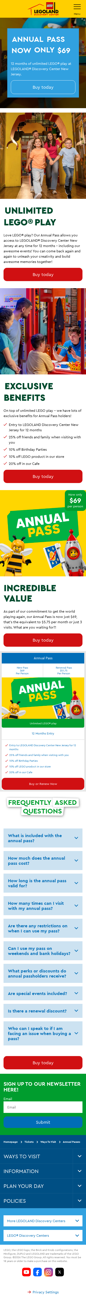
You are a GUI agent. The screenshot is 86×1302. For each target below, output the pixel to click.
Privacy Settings (46, 1292)
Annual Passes (71, 1141)
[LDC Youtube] (26, 1272)
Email (8, 1099)
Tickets (29, 1141)
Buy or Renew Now (43, 784)
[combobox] (43, 1220)
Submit (43, 1122)
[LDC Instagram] (48, 1272)
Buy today (43, 87)
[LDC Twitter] (59, 1272)
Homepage (11, 1141)
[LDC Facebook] (37, 1272)
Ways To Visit (48, 1141)
